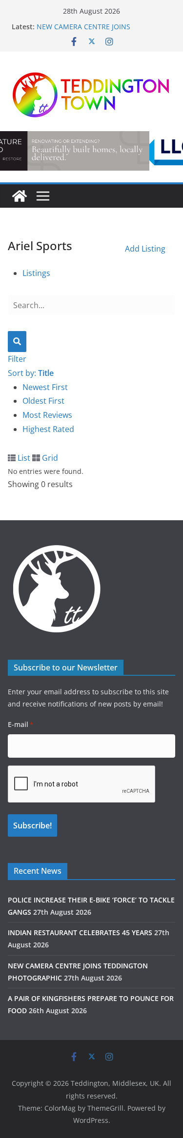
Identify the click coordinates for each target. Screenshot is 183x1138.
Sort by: (31, 373)
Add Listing (145, 248)
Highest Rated (48, 429)
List (23, 457)
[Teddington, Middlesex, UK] (19, 196)
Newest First (45, 387)
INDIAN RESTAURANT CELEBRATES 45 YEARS (80, 932)
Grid (49, 457)
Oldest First (43, 400)
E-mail (20, 724)
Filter (17, 358)
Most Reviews (47, 415)
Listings (36, 273)
